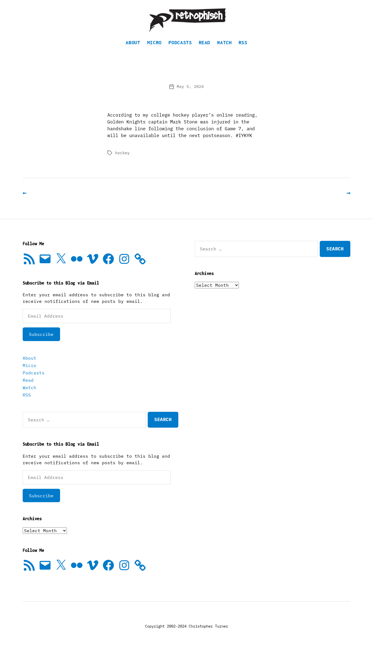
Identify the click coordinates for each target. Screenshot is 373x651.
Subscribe (41, 334)
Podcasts (180, 42)
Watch (224, 42)
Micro (154, 42)
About (133, 42)
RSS (243, 42)
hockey (122, 152)
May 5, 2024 (190, 86)
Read (205, 42)
